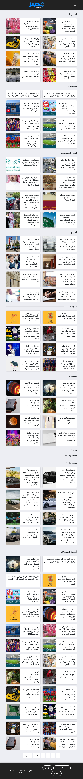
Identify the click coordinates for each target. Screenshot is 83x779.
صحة (74, 450)
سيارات (73, 462)
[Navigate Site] (75, 5)
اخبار (74, 14)
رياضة (73, 85)
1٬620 (36, 756)
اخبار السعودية (69, 152)
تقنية (74, 375)
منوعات (73, 306)
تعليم (74, 232)
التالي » (27, 756)
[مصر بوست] (37, 5)
